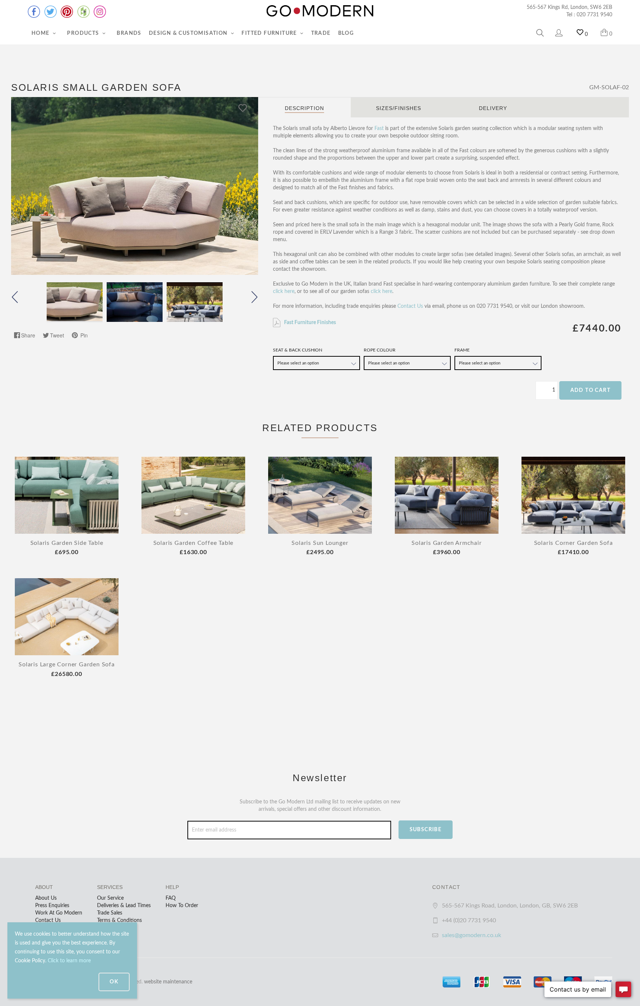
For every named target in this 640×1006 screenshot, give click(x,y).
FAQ (171, 898)
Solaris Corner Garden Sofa (573, 543)
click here (283, 291)
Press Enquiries (52, 905)
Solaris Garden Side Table (66, 543)
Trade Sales (109, 913)
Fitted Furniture (270, 33)
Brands (129, 33)
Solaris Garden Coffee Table (193, 543)
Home (41, 33)
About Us (46, 898)
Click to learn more (69, 960)
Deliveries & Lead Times (124, 905)
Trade (321, 33)
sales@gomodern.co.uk (471, 935)
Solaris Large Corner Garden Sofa (67, 664)
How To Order (182, 905)
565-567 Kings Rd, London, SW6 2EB (569, 7)
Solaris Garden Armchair (446, 543)
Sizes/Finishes (398, 108)
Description (304, 108)
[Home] (320, 11)
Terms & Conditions (119, 920)
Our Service (110, 898)
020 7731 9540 (594, 14)
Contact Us (410, 306)
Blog (346, 33)
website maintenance (168, 982)
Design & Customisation (189, 33)
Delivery (493, 108)
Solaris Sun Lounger (319, 543)
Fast (379, 128)
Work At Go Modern (58, 913)
